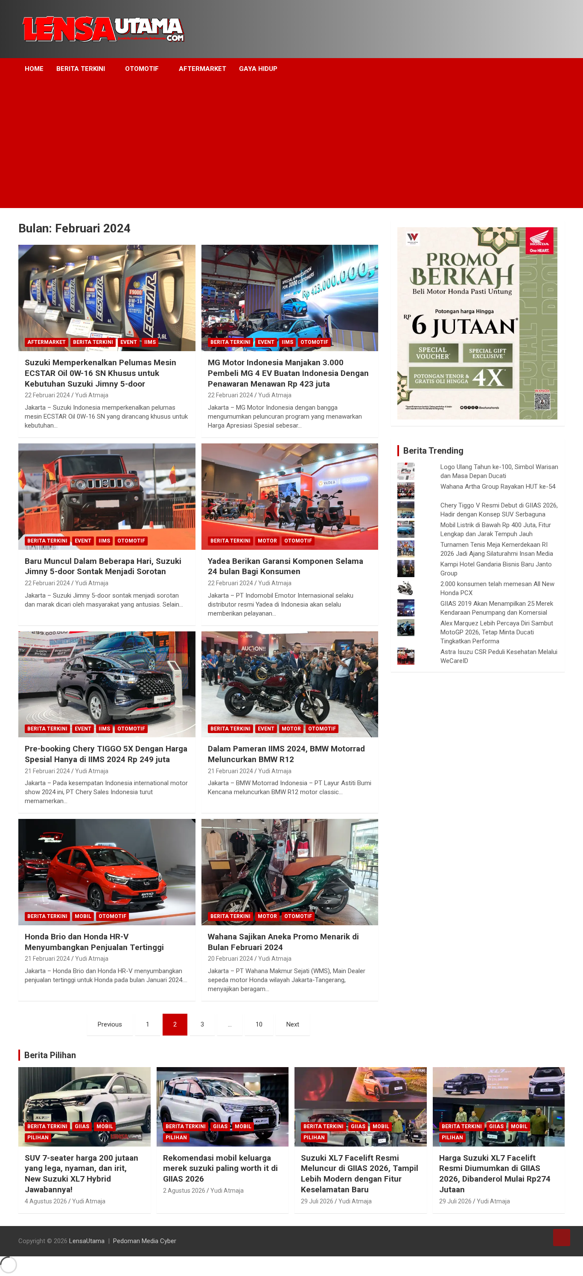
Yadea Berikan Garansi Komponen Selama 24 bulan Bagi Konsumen (285, 566)
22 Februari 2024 (47, 395)
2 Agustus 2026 (184, 1190)
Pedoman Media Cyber (144, 1241)
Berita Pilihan (50, 1055)
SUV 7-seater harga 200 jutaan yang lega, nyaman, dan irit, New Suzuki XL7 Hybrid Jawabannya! (81, 1173)
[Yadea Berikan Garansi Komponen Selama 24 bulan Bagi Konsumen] (290, 496)
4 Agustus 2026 (46, 1201)
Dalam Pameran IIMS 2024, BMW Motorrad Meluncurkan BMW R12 (286, 754)
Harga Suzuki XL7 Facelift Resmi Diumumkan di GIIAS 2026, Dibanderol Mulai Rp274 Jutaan (495, 1173)
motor (267, 541)
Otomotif (142, 69)
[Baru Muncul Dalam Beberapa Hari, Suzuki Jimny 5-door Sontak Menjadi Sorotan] (107, 496)
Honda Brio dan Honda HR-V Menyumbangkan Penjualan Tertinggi (94, 942)
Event (128, 342)
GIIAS (82, 1126)
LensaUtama (87, 1241)
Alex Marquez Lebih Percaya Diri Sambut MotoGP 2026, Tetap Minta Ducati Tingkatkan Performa (496, 632)
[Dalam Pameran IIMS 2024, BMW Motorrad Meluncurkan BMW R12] (290, 684)
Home (34, 69)
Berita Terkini (80, 69)
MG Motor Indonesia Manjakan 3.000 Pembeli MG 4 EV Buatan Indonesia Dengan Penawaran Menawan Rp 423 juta (288, 373)
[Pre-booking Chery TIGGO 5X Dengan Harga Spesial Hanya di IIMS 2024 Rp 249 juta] (107, 684)
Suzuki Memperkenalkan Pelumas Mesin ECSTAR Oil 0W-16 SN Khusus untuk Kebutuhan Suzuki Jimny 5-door (100, 373)
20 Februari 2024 (230, 958)
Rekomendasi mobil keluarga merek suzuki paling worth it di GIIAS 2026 (220, 1168)
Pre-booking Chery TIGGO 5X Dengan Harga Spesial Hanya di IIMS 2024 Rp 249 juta (106, 754)
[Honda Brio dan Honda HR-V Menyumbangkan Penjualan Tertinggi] (107, 872)
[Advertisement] (280, 144)
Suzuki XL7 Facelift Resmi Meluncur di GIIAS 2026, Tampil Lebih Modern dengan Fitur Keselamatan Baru (359, 1173)
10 (259, 1024)
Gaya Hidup (258, 69)
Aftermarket (202, 69)
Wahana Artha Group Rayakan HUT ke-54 (497, 486)
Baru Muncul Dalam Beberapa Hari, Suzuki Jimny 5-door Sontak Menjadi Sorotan (103, 566)
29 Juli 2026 (317, 1201)
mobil (83, 916)
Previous (110, 1024)
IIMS (150, 342)
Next (292, 1024)
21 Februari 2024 (47, 771)
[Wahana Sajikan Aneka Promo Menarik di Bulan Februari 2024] (290, 872)
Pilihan (38, 1138)
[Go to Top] (561, 1237)
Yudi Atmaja (91, 395)
